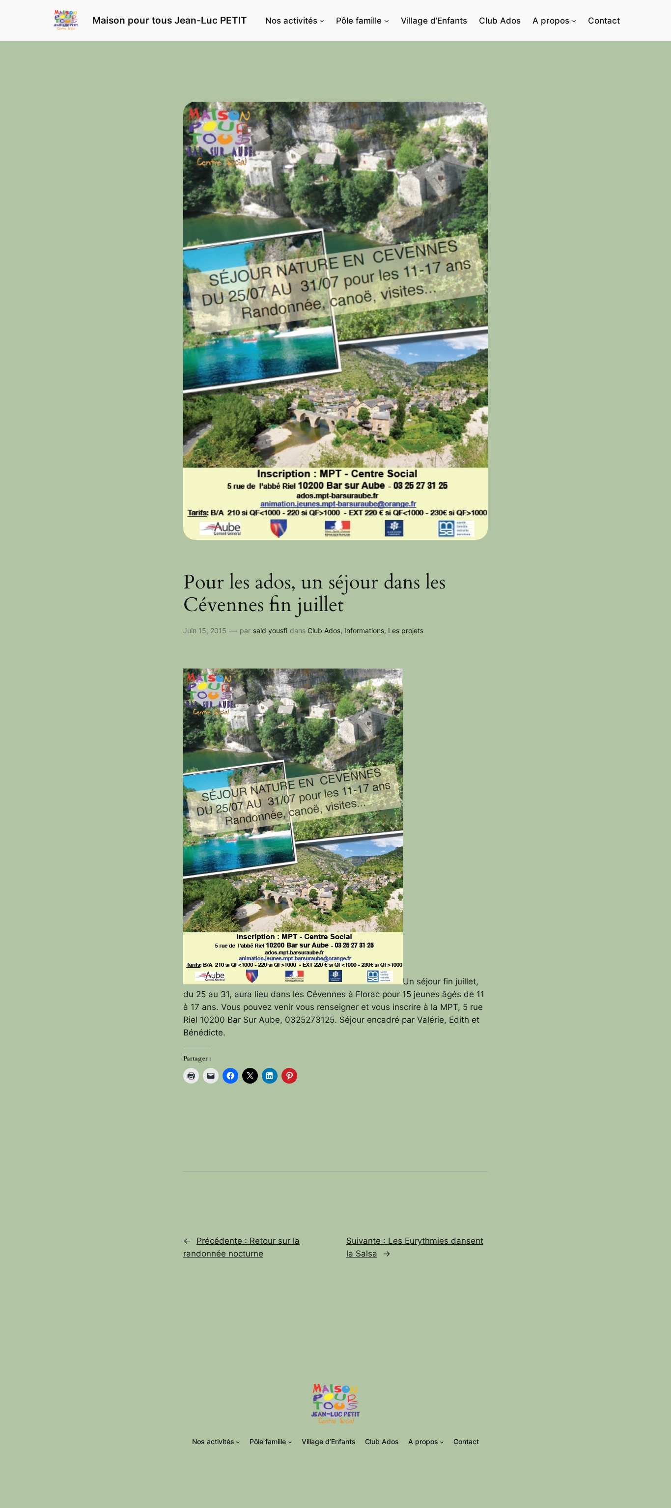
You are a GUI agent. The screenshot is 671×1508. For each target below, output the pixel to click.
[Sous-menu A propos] (573, 20)
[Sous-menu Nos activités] (321, 20)
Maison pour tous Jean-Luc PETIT (169, 20)
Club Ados (324, 630)
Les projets (405, 630)
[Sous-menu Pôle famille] (386, 20)
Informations (364, 630)
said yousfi (270, 630)
